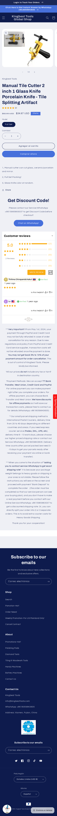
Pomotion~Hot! (12, 606)
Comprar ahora (28, 154)
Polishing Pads (12, 648)
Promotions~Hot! (13, 642)
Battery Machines (13, 673)
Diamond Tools (12, 654)
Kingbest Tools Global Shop (24, 809)
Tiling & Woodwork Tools (16, 661)
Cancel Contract (13, 624)
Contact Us (10, 679)
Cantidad (6, 131)
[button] (3, 18)
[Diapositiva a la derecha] (34, 72)
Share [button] (8, 190)
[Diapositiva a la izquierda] (22, 72)
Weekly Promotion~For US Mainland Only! (24, 618)
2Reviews (10, 258)
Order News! (11, 612)
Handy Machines (13, 667)
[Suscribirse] (48, 581)
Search (8, 600)
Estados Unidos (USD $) (27, 779)
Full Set (8, 124)
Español (27, 794)
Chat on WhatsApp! (28, 223)
